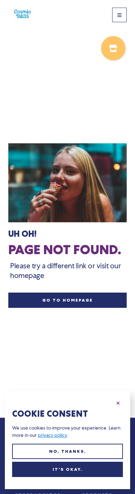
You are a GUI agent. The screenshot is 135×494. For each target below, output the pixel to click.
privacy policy (52, 435)
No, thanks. (67, 451)
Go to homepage (67, 300)
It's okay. (68, 469)
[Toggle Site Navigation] (119, 15)
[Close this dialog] (118, 402)
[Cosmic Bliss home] (22, 15)
